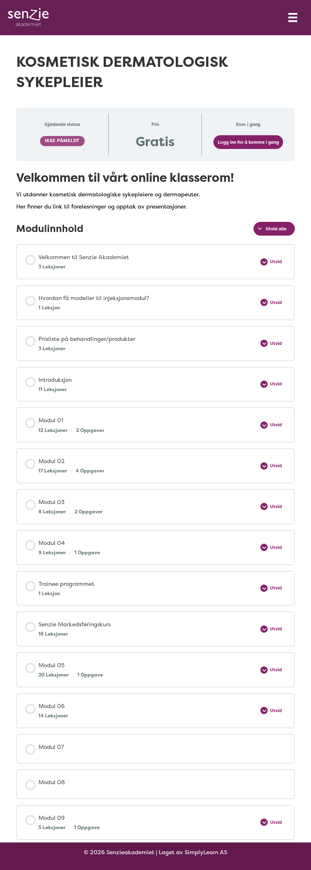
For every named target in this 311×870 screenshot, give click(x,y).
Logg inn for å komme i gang (248, 142)
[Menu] (293, 17)
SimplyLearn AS (206, 852)
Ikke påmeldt (62, 141)
